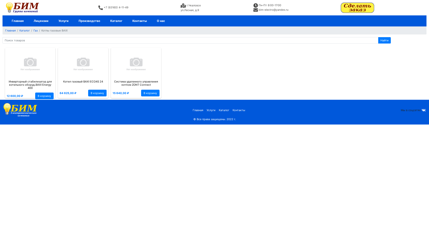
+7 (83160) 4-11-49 (116, 7)
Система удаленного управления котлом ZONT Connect (136, 83)
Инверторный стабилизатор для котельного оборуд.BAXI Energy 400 (30, 85)
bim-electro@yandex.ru (273, 9)
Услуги (63, 21)
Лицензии (41, 21)
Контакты (139, 21)
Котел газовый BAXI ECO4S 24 (83, 81)
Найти (384, 40)
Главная (18, 21)
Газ (36, 30)
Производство (89, 21)
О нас (161, 21)
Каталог (116, 21)
